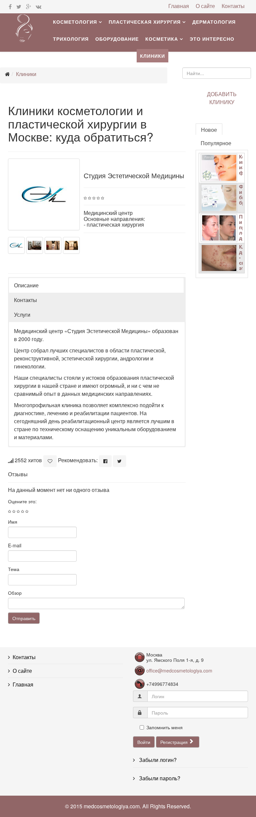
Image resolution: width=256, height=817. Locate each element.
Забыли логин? (157, 760)
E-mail (14, 545)
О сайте (205, 6)
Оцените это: (22, 501)
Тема (13, 569)
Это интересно (212, 38)
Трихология (71, 38)
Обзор (15, 592)
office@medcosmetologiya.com (179, 670)
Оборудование (117, 38)
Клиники (152, 55)
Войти (143, 742)
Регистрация (174, 742)
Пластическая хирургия (145, 21)
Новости (120, 55)
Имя (12, 521)
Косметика (161, 38)
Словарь (88, 55)
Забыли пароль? (159, 778)
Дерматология (214, 21)
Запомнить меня (164, 727)
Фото (61, 55)
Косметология (75, 21)
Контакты (233, 6)
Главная (178, 6)
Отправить (23, 618)
